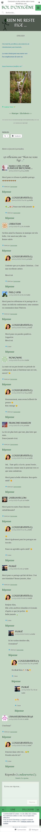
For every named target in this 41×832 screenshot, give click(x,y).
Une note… (13, 811)
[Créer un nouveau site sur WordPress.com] (20, 2)
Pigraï (12, 566)
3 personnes (17, 487)
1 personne (13, 186)
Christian (15, 223)
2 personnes (14, 444)
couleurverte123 (22, 197)
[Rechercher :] (14, 12)
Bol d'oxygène (18, 7)
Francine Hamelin (20, 422)
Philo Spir (15, 292)
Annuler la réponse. (22, 778)
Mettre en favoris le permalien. (13, 149)
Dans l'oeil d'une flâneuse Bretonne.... (20, 167)
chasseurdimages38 (21, 716)
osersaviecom (17, 497)
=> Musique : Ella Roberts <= (20, 113)
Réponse (6, 191)
